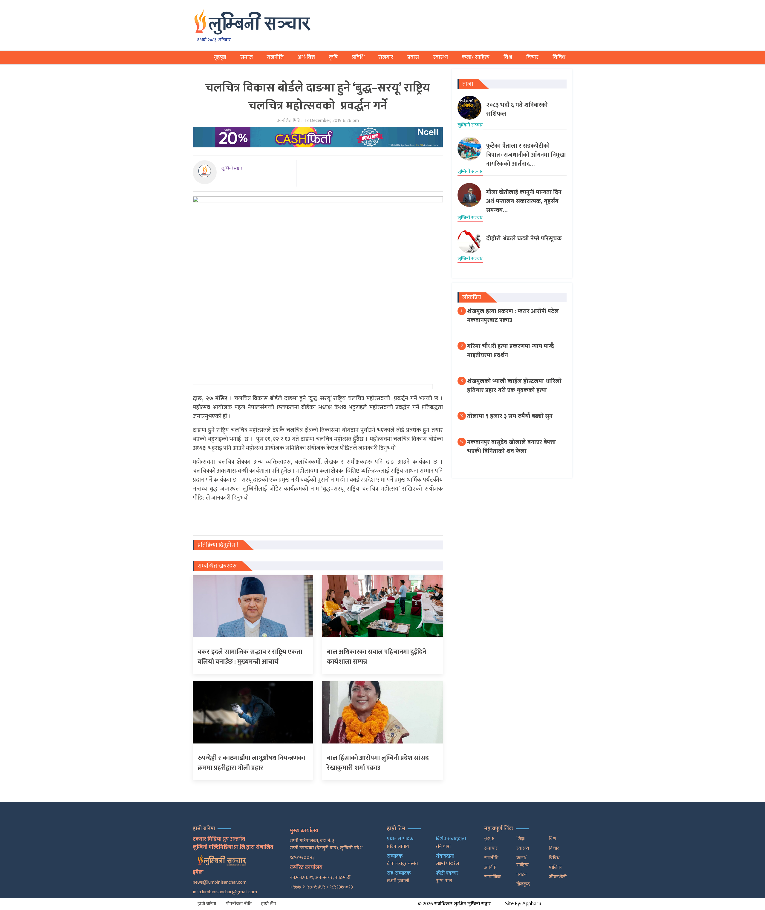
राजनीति (275, 57)
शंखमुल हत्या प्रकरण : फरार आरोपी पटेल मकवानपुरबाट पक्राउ (513, 315)
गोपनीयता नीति (239, 904)
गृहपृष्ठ (220, 57)
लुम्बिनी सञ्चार (231, 168)
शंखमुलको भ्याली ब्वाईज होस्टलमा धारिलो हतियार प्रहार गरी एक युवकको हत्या (514, 385)
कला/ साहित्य (475, 57)
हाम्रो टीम (268, 904)
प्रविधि (358, 57)
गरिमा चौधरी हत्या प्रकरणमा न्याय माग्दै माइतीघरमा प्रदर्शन (510, 350)
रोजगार (385, 57)
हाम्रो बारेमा (207, 904)
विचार (532, 57)
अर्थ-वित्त (306, 57)
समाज (246, 57)
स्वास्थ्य (440, 57)
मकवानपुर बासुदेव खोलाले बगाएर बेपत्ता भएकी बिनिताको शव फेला (511, 446)
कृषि (333, 57)
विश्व (508, 57)
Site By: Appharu (523, 903)
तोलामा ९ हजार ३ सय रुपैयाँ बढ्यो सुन (510, 416)
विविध (559, 57)
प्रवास (413, 57)
